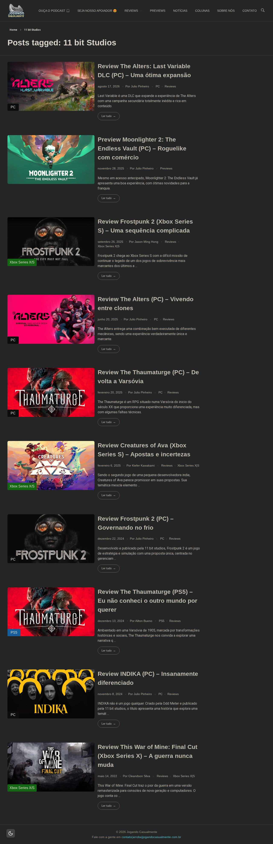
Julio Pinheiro (140, 86)
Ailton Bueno (144, 621)
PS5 (161, 621)
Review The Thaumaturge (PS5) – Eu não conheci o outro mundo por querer (147, 600)
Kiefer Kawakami (143, 465)
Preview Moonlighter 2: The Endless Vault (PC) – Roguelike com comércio (142, 148)
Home (13, 29)
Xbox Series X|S (108, 246)
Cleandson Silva (139, 776)
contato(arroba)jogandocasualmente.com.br (151, 837)
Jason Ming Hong (147, 241)
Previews (166, 168)
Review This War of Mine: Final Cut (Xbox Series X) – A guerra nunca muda (147, 756)
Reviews (170, 86)
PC (158, 86)
